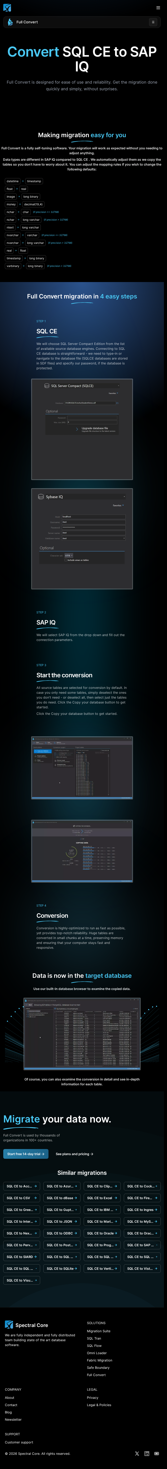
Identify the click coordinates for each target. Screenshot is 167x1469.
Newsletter (13, 1419)
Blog (8, 1412)
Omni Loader (97, 1353)
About (9, 1398)
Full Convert (27, 22)
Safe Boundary (98, 1368)
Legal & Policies (99, 1405)
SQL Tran (94, 1338)
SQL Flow (94, 1346)
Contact (11, 1405)
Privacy (92, 1398)
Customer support (19, 1442)
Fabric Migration (99, 1360)
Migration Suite (98, 1331)
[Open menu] (158, 8)
